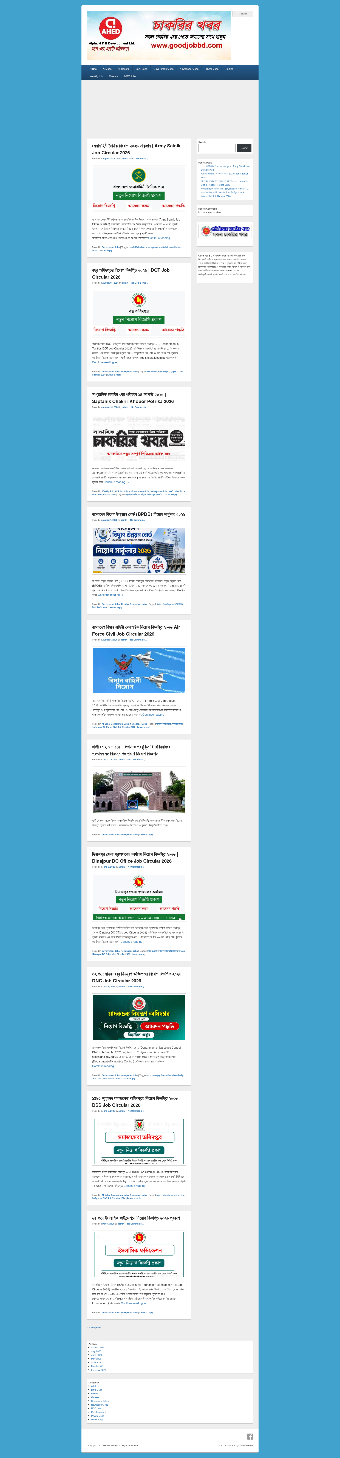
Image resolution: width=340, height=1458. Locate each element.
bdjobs (127, 491)
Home (93, 68)
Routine (229, 68)
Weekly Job (96, 76)
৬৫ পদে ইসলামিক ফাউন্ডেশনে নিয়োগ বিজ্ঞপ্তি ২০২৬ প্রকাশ (136, 1217)
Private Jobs (212, 68)
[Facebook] (250, 1437)
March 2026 (97, 1366)
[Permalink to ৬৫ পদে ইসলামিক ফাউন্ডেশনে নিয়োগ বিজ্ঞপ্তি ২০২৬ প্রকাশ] (139, 1280)
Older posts (94, 1327)
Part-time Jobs (98, 1412)
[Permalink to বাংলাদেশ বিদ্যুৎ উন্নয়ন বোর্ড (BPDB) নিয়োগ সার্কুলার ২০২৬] (139, 576)
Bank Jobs (141, 68)
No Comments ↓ (139, 158)
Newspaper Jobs (189, 68)
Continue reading (161, 238)
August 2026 (97, 1347)
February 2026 (98, 1370)
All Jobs (107, 68)
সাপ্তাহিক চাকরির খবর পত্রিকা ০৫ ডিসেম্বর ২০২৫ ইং (143, 494)
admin (125, 158)
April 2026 (96, 1362)
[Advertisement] (170, 106)
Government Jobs (164, 68)
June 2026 (96, 1355)
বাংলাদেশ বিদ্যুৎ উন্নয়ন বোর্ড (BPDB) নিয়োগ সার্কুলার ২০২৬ (138, 514)
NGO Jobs (130, 76)
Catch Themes (246, 1445)
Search (202, 142)
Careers (113, 76)
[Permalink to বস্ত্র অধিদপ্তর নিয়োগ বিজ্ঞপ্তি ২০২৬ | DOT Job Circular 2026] (139, 339)
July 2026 (96, 1351)
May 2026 (96, 1358)
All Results (123, 68)
